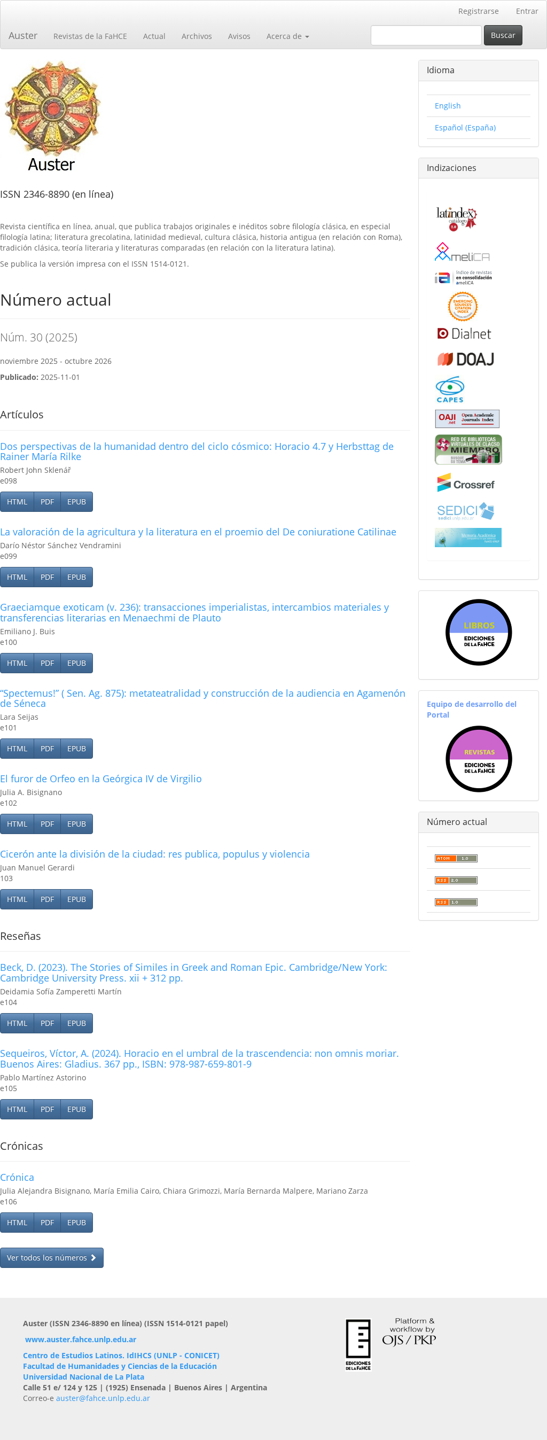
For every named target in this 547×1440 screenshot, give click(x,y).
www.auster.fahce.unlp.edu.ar (80, 1339)
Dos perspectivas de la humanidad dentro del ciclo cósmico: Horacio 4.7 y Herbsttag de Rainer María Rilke (197, 451)
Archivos (197, 36)
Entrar (527, 11)
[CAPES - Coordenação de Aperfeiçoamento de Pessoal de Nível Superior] (450, 388)
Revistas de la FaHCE (90, 36)
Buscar (503, 35)
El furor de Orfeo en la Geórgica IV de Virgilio (101, 778)
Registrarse (478, 11)
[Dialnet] (463, 333)
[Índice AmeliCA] (463, 277)
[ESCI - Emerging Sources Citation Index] (463, 305)
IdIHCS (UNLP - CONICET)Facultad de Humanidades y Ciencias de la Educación (121, 1360)
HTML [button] (17, 501)
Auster (23, 35)
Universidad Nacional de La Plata (83, 1377)
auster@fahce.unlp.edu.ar (103, 1398)
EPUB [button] (76, 501)
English (448, 105)
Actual (154, 36)
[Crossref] (465, 482)
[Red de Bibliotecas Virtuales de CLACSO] (468, 448)
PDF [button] (47, 501)
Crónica (17, 1177)
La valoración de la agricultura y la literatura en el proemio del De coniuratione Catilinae (198, 531)
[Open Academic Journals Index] (467, 418)
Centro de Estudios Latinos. (75, 1355)
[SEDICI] (465, 510)
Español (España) (465, 127)
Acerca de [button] (285, 36)
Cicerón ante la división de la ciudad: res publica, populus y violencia (155, 853)
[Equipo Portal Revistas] (479, 758)
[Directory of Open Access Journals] (465, 357)
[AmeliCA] (463, 252)
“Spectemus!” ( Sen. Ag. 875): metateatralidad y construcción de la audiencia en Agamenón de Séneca (202, 698)
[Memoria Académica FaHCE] (468, 537)
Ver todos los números (48, 1257)
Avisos (239, 36)
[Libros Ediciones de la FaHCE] (478, 632)
